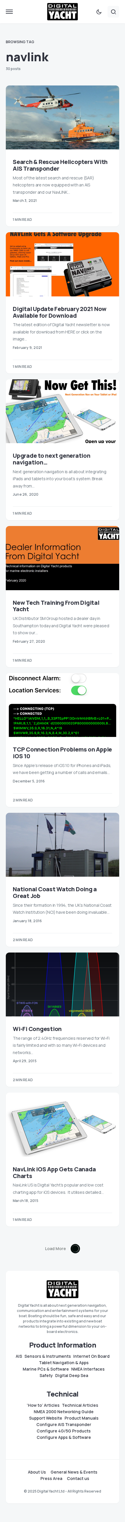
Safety (46, 1376)
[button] (9, 12)
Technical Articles (80, 1405)
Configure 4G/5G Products (64, 1431)
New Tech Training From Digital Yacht (56, 606)
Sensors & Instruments (47, 1356)
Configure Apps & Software (64, 1437)
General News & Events (74, 1472)
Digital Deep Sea (71, 1376)
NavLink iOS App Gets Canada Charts (54, 1172)
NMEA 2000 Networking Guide (64, 1412)
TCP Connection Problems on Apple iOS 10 (62, 752)
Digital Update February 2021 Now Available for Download (59, 312)
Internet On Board (91, 1356)
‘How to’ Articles (43, 1405)
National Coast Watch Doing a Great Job (55, 892)
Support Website (45, 1418)
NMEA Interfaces (88, 1369)
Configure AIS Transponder (63, 1425)
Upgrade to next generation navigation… (51, 459)
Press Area (51, 1478)
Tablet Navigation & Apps (64, 1363)
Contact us (78, 1478)
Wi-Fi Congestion (37, 1029)
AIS (19, 1356)
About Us (37, 1472)
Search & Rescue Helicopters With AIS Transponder (60, 165)
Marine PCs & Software (46, 1369)
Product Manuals (82, 1418)
